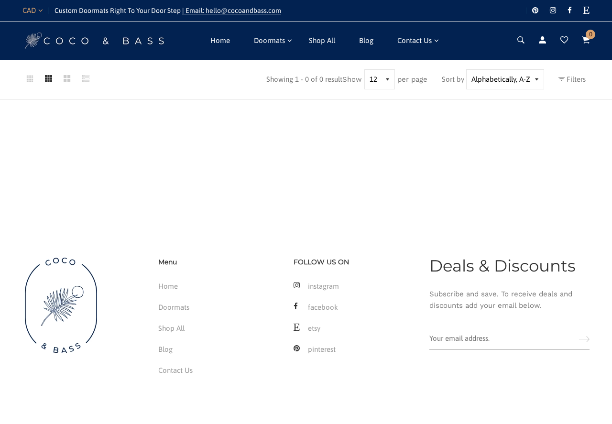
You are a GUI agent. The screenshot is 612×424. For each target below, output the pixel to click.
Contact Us (414, 40)
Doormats (269, 40)
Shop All (322, 40)
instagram (323, 286)
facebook (323, 307)
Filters (575, 79)
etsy (314, 328)
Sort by (453, 79)
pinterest (322, 349)
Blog (366, 40)
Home (220, 40)
